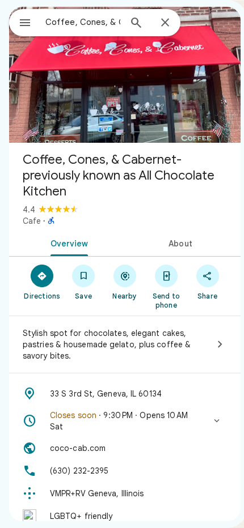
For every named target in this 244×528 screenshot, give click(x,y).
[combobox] (82, 22)
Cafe (32, 221)
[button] (125, 421)
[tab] (67, 242)
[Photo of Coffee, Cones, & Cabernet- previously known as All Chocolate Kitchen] (125, 75)
